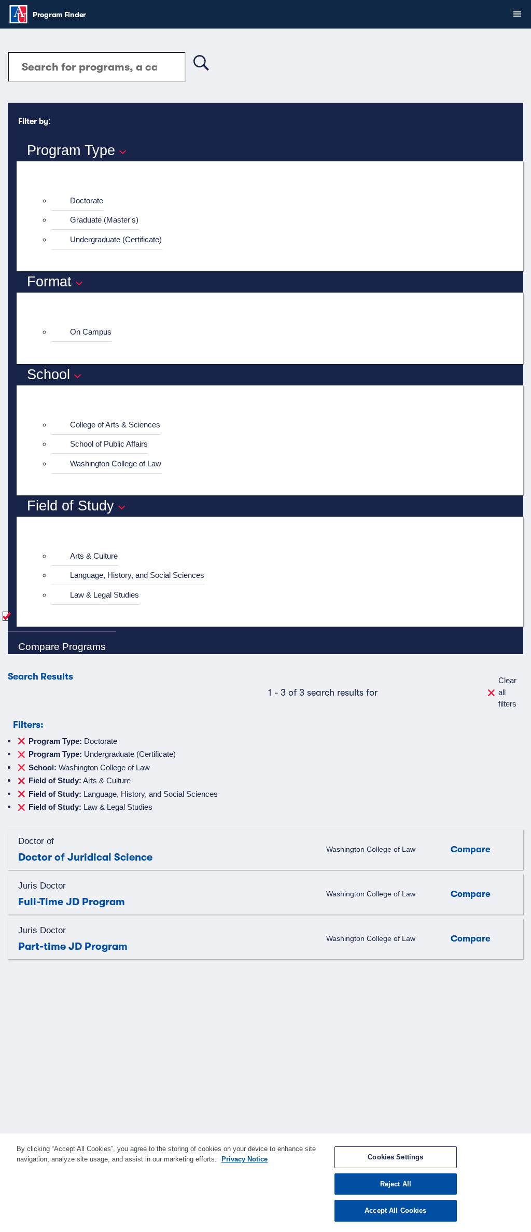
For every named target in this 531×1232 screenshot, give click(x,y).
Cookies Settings (395, 1157)
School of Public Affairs (109, 443)
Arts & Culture (94, 555)
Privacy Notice (244, 1159)
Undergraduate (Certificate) (116, 239)
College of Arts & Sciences (115, 424)
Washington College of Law (115, 463)
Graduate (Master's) (104, 219)
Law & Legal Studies (104, 594)
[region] (265, 1182)
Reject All (395, 1184)
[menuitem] (274, 201)
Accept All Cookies (395, 1210)
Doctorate (86, 200)
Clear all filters (507, 692)
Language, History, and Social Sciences (137, 575)
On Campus (90, 331)
